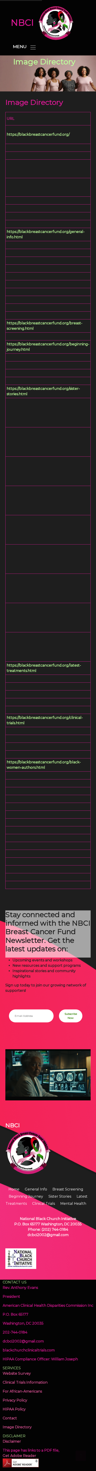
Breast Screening (67, 1189)
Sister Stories (60, 1196)
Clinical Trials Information (25, 1382)
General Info (36, 1189)
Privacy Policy (15, 1400)
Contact (10, 1418)
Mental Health (73, 1203)
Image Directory (17, 1427)
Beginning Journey (26, 1196)
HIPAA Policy (14, 1409)
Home (14, 1189)
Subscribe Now (71, 1015)
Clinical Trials (44, 1203)
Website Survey (17, 1373)
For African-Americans (22, 1391)
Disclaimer (12, 1441)
